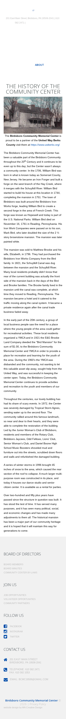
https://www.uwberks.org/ (45, 144)
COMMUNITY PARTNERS (17, 603)
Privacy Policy (38, 704)
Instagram (16, 631)
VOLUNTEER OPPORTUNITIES (20, 599)
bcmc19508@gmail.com (38, 22)
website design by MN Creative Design (23, 707)
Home (26, 65)
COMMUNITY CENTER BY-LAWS (20, 572)
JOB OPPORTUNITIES (15, 595)
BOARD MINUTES (13, 568)
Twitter (14, 636)
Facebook (15, 626)
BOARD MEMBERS (13, 564)
